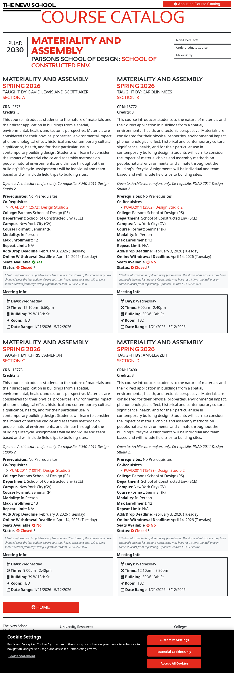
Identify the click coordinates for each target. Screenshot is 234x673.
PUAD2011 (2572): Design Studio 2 (39, 207)
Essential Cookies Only (174, 652)
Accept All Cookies (174, 663)
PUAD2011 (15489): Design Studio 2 (154, 470)
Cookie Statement (21, 656)
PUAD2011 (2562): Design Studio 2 (153, 207)
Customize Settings (174, 640)
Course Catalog (113, 16)
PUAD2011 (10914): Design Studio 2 (40, 470)
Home (43, 607)
